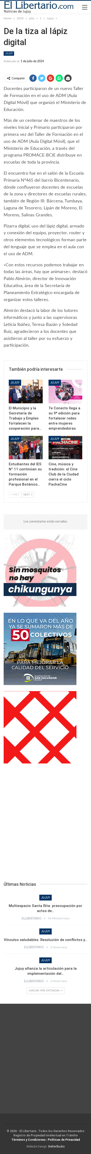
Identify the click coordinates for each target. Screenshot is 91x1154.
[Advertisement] (45, 824)
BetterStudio (56, 1146)
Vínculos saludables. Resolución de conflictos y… (45, 940)
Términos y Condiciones (28, 1139)
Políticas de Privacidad (64, 1139)
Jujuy (9, 53)
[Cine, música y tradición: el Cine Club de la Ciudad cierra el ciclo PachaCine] (66, 448)
